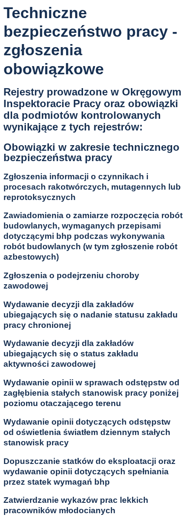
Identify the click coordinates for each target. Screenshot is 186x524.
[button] (93, 187)
